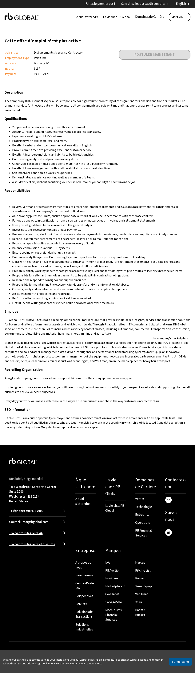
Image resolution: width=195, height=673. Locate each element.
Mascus (140, 562)
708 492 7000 (34, 511)
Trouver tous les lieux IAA (26, 533)
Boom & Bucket (140, 612)
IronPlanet (112, 578)
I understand (180, 661)
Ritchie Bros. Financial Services (113, 615)
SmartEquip (143, 586)
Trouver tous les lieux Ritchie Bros (32, 544)
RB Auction (112, 570)
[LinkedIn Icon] (168, 533)
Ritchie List (143, 570)
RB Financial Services (143, 533)
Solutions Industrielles (84, 627)
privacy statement (75, 663)
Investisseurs (84, 575)
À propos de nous (83, 565)
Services (81, 604)
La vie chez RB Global (117, 17)
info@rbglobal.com (35, 522)
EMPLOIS (177, 17)
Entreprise (142, 514)
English (181, 4)
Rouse (139, 578)
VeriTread (141, 594)
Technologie (143, 507)
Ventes (140, 499)
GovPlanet (112, 594)
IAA (107, 562)
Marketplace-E (115, 586)
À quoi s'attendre (87, 17)
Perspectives (84, 596)
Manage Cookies (41, 663)
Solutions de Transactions (84, 614)
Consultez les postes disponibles (143, 4)
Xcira (138, 602)
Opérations (142, 522)
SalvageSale (113, 602)
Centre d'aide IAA (84, 586)
